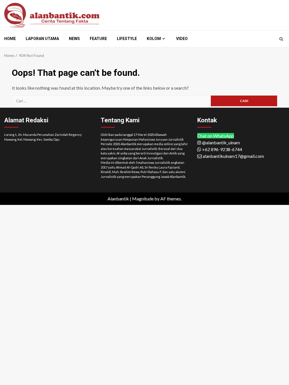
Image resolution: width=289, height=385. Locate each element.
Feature (98, 38)
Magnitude (143, 198)
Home (10, 38)
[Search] (281, 39)
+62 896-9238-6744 (221, 149)
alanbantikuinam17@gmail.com (233, 156)
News (74, 38)
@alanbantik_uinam (220, 142)
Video (182, 38)
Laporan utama (42, 38)
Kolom (154, 38)
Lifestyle (127, 38)
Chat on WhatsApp (215, 135)
